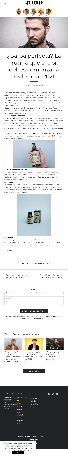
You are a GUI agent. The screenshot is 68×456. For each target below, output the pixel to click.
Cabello (20, 409)
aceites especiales (35, 187)
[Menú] (5, 3)
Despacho (34, 407)
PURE (19, 424)
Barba (19, 406)
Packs (19, 403)
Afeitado (20, 415)
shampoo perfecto (23, 138)
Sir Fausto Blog (36, 256)
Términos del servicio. (40, 319)
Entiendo (18, 453)
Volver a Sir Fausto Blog (35, 263)
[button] (53, 3)
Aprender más (24, 450)
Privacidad (34, 398)
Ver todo (34, 371)
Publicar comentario (34, 311)
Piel (18, 412)
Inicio (28, 256)
